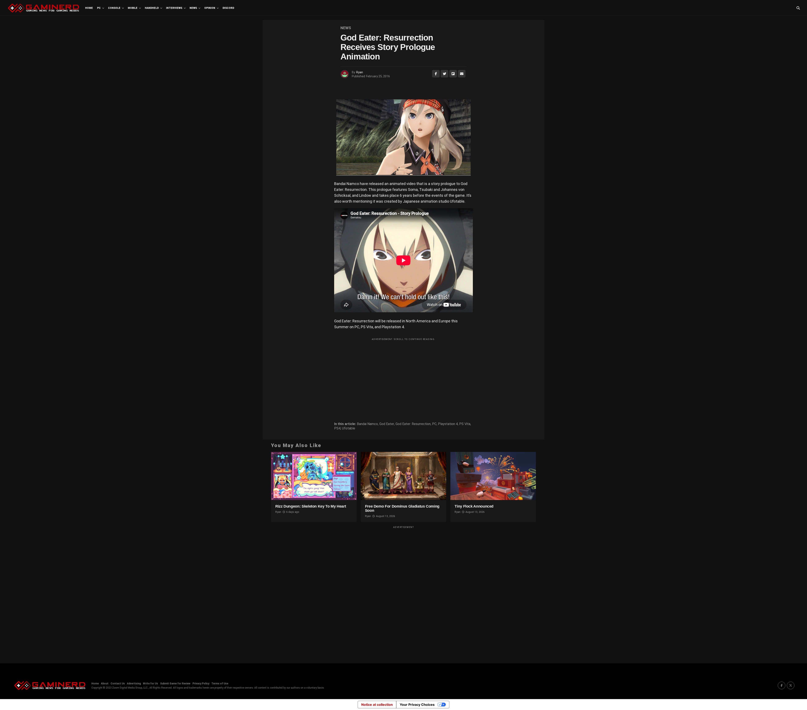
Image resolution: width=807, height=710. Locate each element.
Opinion (209, 8)
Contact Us (118, 683)
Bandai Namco (367, 424)
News (193, 8)
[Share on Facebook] (436, 73)
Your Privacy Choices (417, 704)
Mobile (132, 8)
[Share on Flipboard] (453, 73)
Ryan (359, 72)
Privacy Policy (201, 683)
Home (89, 8)
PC (99, 8)
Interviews (174, 8)
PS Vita (464, 424)
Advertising (134, 683)
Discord (228, 8)
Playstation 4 (448, 424)
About (104, 683)
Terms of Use (219, 683)
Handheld (152, 8)
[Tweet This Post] (444, 73)
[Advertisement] (403, 372)
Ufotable (348, 428)
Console (114, 8)
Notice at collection (377, 704)
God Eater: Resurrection (413, 424)
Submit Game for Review (175, 683)
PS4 (337, 428)
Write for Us (150, 683)
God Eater (386, 424)
